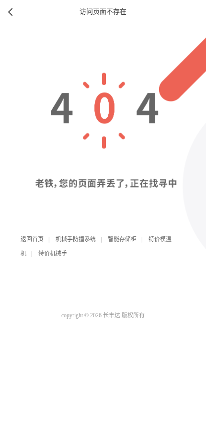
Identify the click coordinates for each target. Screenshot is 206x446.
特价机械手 (52, 253)
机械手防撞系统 (76, 239)
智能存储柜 (122, 239)
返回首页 (32, 239)
